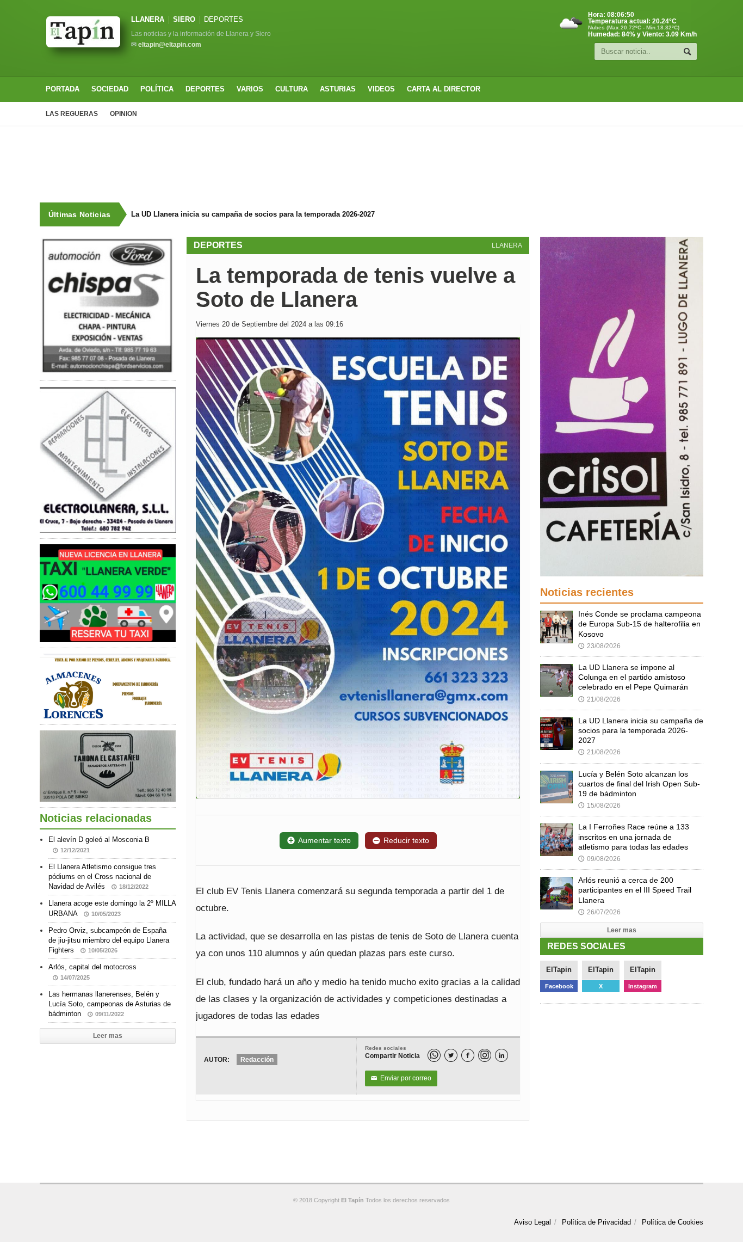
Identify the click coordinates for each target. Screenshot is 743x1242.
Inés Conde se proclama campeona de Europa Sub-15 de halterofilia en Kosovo (639, 624)
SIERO (184, 19)
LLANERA (147, 19)
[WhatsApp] (434, 1055)
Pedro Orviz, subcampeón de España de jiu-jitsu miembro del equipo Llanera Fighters (108, 940)
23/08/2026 (599, 646)
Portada (62, 89)
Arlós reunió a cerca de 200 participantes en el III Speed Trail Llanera (634, 890)
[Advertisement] (371, 164)
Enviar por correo (401, 1078)
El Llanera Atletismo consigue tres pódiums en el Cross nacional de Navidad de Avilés (102, 876)
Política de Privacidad (596, 1222)
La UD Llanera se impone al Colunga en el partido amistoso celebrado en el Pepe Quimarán (633, 677)
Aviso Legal (532, 1222)
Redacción (257, 1059)
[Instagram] (485, 1055)
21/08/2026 (599, 699)
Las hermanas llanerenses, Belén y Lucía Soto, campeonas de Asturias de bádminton (109, 1004)
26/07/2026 (599, 912)
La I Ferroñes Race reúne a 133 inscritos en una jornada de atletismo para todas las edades (633, 836)
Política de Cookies (672, 1222)
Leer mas (107, 1036)
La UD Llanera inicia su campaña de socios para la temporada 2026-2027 (640, 730)
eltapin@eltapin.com (169, 44)
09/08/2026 (599, 859)
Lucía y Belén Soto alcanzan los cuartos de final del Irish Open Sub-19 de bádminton (270, 214)
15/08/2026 (599, 805)
